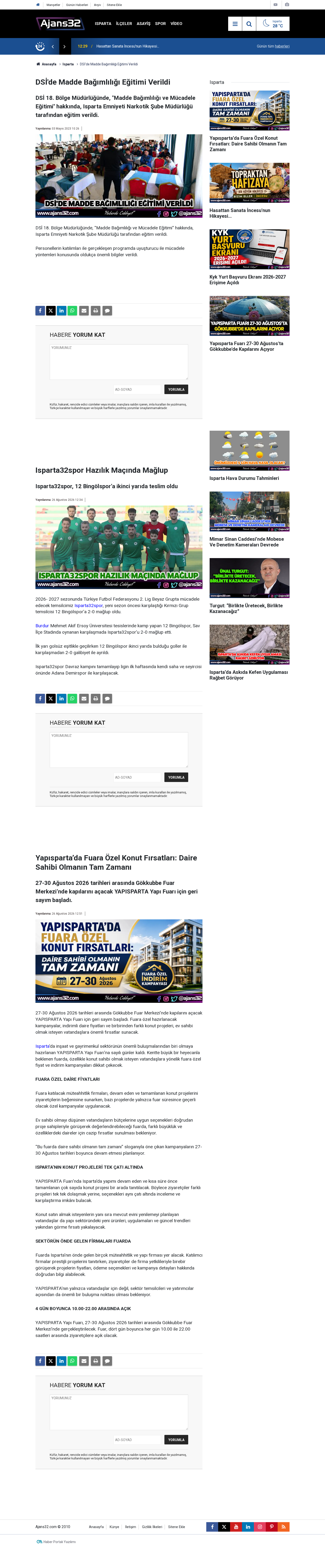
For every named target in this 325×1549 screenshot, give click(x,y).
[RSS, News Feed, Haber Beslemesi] (284, 1527)
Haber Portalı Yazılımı (60, 1542)
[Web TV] (275, 4)
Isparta (103, 23)
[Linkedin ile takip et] (248, 1527)
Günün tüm (273, 46)
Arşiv (97, 5)
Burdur (42, 625)
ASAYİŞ (143, 23)
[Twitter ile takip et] (224, 1527)
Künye (114, 1527)
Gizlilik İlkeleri (152, 1527)
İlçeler (124, 23)
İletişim (130, 1527)
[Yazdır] (95, 310)
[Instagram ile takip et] (260, 1527)
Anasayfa (48, 64)
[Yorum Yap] (107, 310)
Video (176, 23)
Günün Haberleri (77, 5)
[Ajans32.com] (60, 23)
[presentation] (53, 46)
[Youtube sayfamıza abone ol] (236, 1527)
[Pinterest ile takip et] (272, 1527)
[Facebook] (40, 310)
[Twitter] (51, 310)
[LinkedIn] (61, 310)
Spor (160, 23)
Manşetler (53, 5)
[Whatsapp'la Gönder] (72, 310)
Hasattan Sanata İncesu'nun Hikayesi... (127, 46)
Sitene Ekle (114, 5)
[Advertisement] (22, 126)
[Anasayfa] (38, 5)
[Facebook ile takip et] (212, 1527)
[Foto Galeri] (287, 4)
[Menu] (235, 24)
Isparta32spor (88, 605)
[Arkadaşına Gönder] (84, 310)
